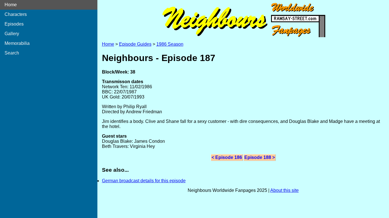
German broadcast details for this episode (144, 180)
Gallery (12, 33)
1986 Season (169, 44)
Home (11, 4)
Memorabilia (17, 43)
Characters (16, 14)
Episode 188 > (259, 157)
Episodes (14, 24)
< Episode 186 (227, 157)
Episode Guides (135, 44)
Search (12, 53)
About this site (284, 190)
